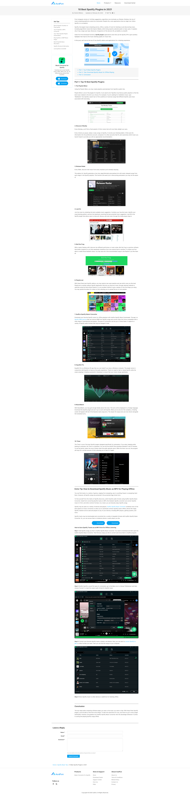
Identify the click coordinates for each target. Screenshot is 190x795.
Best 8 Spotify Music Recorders (59, 42)
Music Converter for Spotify (82, 775)
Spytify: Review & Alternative (61, 46)
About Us (114, 775)
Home (54, 765)
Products (107, 3)
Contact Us (114, 782)
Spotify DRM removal (81, 319)
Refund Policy (115, 779)
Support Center (97, 779)
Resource (118, 3)
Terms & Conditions (116, 777)
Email (63, 736)
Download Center (129, 3)
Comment (61, 739)
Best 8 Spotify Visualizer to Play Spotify (61, 26)
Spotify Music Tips (62, 765)
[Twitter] (108, 13)
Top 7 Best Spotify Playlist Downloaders (61, 34)
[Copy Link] (110, 13)
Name (63, 732)
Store (98, 3)
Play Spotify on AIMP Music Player (61, 38)
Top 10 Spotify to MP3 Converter (59, 30)
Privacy (113, 784)
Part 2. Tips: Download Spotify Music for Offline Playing (96, 72)
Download (100, 523)
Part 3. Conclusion (85, 74)
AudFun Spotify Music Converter (116, 506)
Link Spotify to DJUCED (60, 48)
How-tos (95, 782)
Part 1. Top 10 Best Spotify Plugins (89, 70)
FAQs (94, 784)
